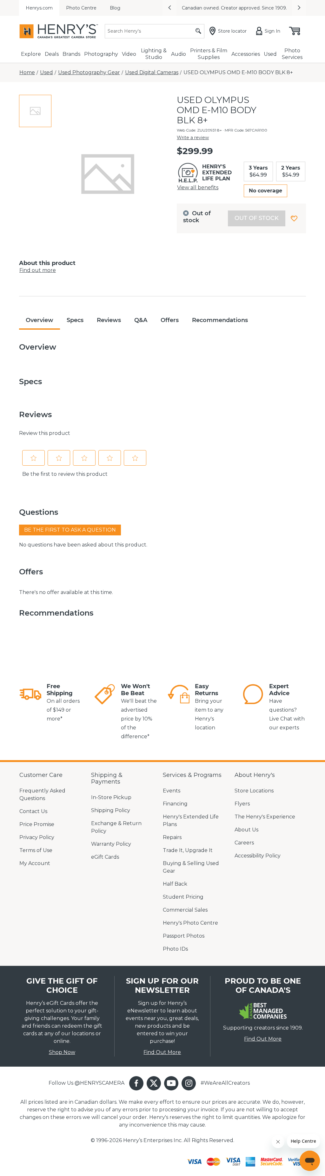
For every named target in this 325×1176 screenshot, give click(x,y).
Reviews (109, 320)
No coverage (265, 191)
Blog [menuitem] (115, 8)
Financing (175, 804)
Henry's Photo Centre (190, 923)
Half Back (175, 884)
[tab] (35, 111)
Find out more (37, 270)
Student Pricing (183, 897)
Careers (244, 843)
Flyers (242, 804)
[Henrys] (58, 31)
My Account (34, 863)
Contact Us (33, 811)
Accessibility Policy (258, 856)
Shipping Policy (110, 810)
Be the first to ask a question (70, 530)
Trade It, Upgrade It (188, 850)
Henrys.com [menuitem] (39, 8)
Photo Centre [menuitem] (81, 8)
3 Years (258, 171)
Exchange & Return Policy (116, 827)
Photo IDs (175, 949)
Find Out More (162, 1052)
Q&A (140, 320)
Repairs (172, 837)
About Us (246, 830)
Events (171, 791)
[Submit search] (198, 31)
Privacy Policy (36, 837)
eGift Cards (105, 857)
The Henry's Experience (265, 817)
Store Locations (254, 791)
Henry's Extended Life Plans (191, 820)
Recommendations (220, 320)
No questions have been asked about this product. (83, 545)
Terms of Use (35, 850)
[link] (30, 703)
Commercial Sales (185, 910)
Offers (170, 320)
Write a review (193, 137)
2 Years (290, 171)
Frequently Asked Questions (42, 794)
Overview (39, 320)
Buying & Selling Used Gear (191, 867)
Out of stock (257, 218)
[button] (169, 8)
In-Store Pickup (111, 797)
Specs (75, 320)
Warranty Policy (111, 844)
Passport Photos (183, 936)
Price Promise (36, 824)
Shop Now (62, 1052)
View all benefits (197, 187)
